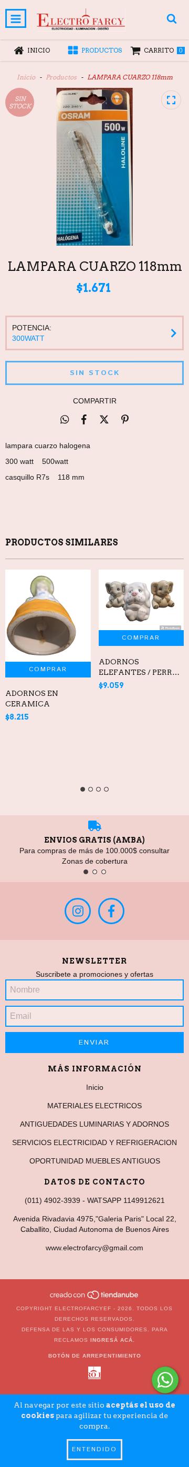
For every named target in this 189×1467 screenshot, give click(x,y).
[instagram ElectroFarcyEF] (78, 911)
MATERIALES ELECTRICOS (94, 1105)
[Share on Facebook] (84, 419)
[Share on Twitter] (104, 419)
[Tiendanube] (95, 1298)
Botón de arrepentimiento (94, 1356)
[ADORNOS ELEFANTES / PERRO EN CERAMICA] (141, 600)
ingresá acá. (112, 1340)
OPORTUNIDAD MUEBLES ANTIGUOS (94, 1161)
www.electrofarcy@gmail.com (94, 1247)
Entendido (94, 1449)
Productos (61, 77)
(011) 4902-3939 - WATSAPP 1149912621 (95, 1200)
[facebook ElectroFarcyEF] (111, 911)
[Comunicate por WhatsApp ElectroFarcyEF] (165, 1380)
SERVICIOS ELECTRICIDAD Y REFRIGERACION (94, 1142)
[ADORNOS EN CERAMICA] (48, 616)
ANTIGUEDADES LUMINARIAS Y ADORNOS (94, 1124)
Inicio (26, 77)
